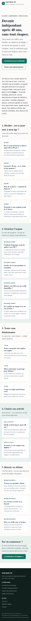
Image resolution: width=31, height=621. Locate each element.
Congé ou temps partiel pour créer (14, 390)
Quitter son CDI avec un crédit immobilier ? (15, 287)
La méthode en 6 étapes (9, 585)
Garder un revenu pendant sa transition (14, 266)
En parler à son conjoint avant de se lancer (15, 208)
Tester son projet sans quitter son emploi (14, 349)
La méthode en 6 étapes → (14, 556)
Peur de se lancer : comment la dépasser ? (15, 187)
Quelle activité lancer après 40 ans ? (15, 426)
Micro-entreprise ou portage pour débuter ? (14, 370)
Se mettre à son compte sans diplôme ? (14, 446)
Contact (4, 607)
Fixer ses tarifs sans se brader (15, 522)
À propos (4, 601)
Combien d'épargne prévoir (10, 588)
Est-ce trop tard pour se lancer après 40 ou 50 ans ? (15, 146)
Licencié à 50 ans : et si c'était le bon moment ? (15, 167)
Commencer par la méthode (14, 61)
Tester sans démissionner (13, 67)
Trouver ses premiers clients (14, 483)
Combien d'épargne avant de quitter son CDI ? (14, 246)
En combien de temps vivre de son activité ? (15, 307)
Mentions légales (7, 604)
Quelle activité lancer (8, 594)
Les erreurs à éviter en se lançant (13, 502)
